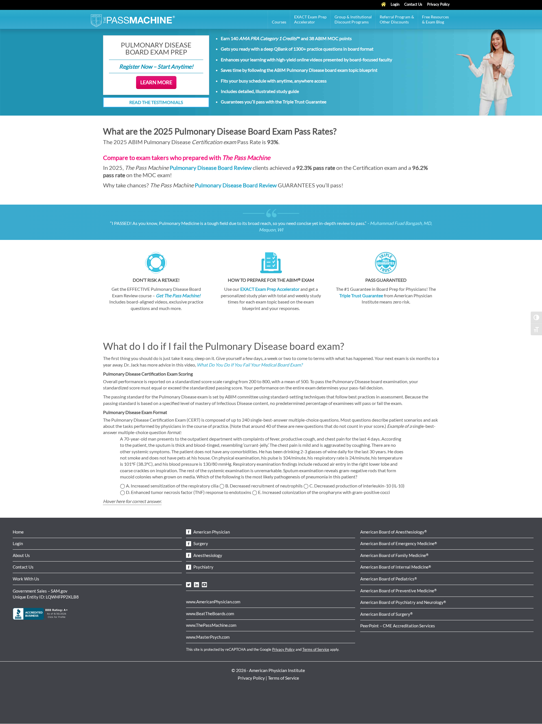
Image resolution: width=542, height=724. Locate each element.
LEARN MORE (156, 82)
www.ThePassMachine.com (211, 625)
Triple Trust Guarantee (304, 101)
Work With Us (26, 578)
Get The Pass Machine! (178, 295)
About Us (21, 555)
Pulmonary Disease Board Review (211, 167)
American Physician (211, 531)
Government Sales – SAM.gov (40, 590)
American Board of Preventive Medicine (398, 590)
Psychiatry (203, 566)
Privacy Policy (283, 649)
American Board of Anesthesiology (393, 531)
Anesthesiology (207, 555)
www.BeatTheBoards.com (210, 613)
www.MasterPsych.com (208, 637)
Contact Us (23, 566)
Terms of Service (315, 649)
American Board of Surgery (386, 614)
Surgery (200, 543)
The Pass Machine (132, 20)
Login (18, 543)
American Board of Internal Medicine (395, 566)
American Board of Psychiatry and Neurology (403, 602)
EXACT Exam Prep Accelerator (270, 289)
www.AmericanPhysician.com (213, 601)
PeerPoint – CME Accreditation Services (397, 625)
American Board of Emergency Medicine (398, 543)
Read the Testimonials (156, 102)
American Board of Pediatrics (388, 578)
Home (18, 531)
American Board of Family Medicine (394, 555)
